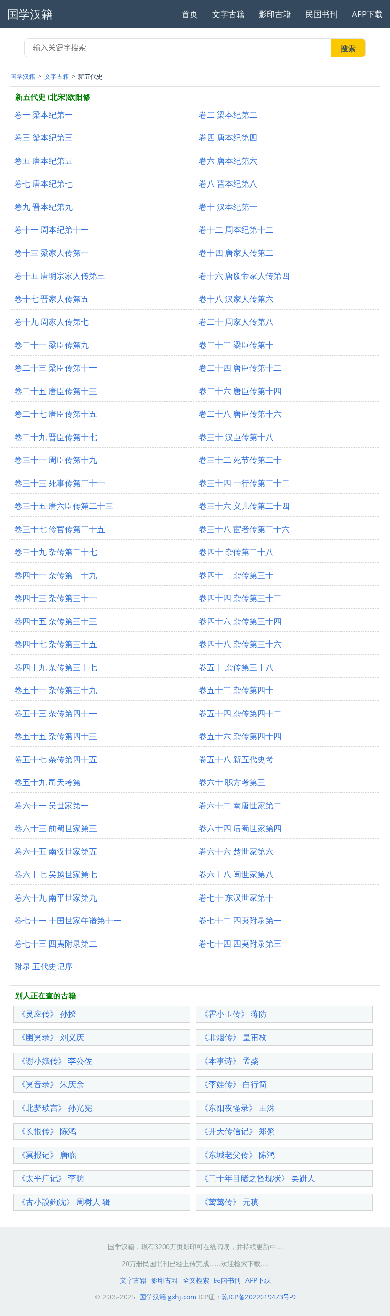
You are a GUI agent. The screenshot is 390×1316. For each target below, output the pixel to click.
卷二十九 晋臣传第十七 (55, 437)
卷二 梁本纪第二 (228, 114)
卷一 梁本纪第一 (43, 114)
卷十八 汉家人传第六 (236, 298)
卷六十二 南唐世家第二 (240, 805)
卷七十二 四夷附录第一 (240, 920)
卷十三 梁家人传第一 (51, 252)
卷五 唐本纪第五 (43, 160)
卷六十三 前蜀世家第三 (55, 828)
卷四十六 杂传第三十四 (240, 621)
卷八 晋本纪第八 (228, 183)
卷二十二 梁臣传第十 (236, 344)
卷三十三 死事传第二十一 (59, 483)
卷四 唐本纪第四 (228, 137)
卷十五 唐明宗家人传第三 (59, 275)
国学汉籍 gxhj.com (167, 1296)
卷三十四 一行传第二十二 (244, 483)
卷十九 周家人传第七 (51, 321)
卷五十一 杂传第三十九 (55, 690)
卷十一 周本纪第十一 (51, 229)
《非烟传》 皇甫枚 (233, 1037)
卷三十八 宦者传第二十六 (244, 529)
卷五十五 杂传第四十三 (55, 736)
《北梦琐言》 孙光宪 (55, 1107)
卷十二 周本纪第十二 (236, 229)
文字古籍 (228, 14)
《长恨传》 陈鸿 (47, 1131)
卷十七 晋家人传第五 (51, 298)
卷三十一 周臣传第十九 (55, 459)
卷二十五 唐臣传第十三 (55, 390)
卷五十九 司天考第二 (51, 782)
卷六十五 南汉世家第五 (55, 851)
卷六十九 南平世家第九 (55, 897)
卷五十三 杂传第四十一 (55, 713)
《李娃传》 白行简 (233, 1084)
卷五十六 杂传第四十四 (240, 736)
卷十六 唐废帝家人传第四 (244, 275)
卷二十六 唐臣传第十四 (240, 390)
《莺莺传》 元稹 (229, 1201)
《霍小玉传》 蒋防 (233, 1013)
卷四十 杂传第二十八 (236, 551)
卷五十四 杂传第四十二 (240, 713)
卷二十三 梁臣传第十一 (55, 367)
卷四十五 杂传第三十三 (55, 621)
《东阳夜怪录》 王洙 (237, 1107)
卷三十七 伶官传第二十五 (59, 529)
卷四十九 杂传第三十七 (55, 667)
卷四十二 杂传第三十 (236, 575)
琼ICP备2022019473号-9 (259, 1296)
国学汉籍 (22, 76)
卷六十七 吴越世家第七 (55, 874)
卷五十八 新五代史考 (236, 759)
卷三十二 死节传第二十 (240, 459)
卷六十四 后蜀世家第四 (240, 828)
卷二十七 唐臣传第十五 (55, 413)
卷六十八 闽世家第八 (236, 874)
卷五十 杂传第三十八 (236, 667)
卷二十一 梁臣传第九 (51, 344)
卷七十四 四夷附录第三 (240, 943)
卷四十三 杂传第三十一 (55, 597)
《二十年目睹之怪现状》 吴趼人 (257, 1178)
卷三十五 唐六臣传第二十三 (63, 505)
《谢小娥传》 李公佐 (55, 1060)
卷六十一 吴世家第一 (51, 805)
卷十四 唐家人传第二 (236, 252)
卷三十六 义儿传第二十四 (244, 505)
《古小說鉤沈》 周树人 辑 (64, 1201)
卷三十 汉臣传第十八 (236, 437)
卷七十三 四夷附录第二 (55, 943)
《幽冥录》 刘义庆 (51, 1037)
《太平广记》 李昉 (51, 1178)
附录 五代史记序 (43, 966)
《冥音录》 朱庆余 (51, 1084)
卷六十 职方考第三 (232, 782)
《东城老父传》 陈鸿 (237, 1154)
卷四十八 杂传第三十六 (240, 644)
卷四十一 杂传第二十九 (55, 575)
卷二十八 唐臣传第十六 (240, 413)
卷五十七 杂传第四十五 (55, 759)
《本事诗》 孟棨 (229, 1060)
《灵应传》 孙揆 (47, 1013)
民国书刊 (321, 14)
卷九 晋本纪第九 (43, 206)
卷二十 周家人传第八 (236, 321)
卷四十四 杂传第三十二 (240, 597)
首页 (190, 14)
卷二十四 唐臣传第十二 (240, 367)
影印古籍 (275, 14)
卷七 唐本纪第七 (43, 183)
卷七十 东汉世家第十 (236, 897)
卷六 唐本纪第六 (228, 160)
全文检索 (196, 1280)
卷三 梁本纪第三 (43, 137)
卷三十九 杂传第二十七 (55, 551)
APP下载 (367, 14)
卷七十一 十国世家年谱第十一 (67, 920)
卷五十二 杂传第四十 (236, 690)
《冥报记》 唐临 (47, 1154)
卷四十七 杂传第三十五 (55, 644)
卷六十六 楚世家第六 (236, 851)
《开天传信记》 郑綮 (237, 1131)
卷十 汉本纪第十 (228, 206)
